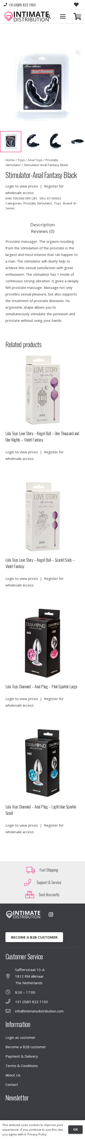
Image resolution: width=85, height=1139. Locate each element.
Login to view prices (21, 186)
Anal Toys (35, 160)
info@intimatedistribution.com (39, 1011)
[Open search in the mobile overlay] (48, 17)
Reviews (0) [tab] (42, 231)
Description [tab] (42, 224)
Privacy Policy (37, 1134)
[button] (62, 16)
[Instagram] (51, 914)
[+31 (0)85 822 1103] (10, 1001)
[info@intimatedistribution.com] (10, 1011)
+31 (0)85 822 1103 (31, 1001)
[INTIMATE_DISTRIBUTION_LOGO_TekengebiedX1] (27, 16)
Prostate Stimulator (37, 203)
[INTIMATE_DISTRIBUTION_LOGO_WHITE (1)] (23, 914)
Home (10, 160)
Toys (21, 160)
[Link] (77, 16)
